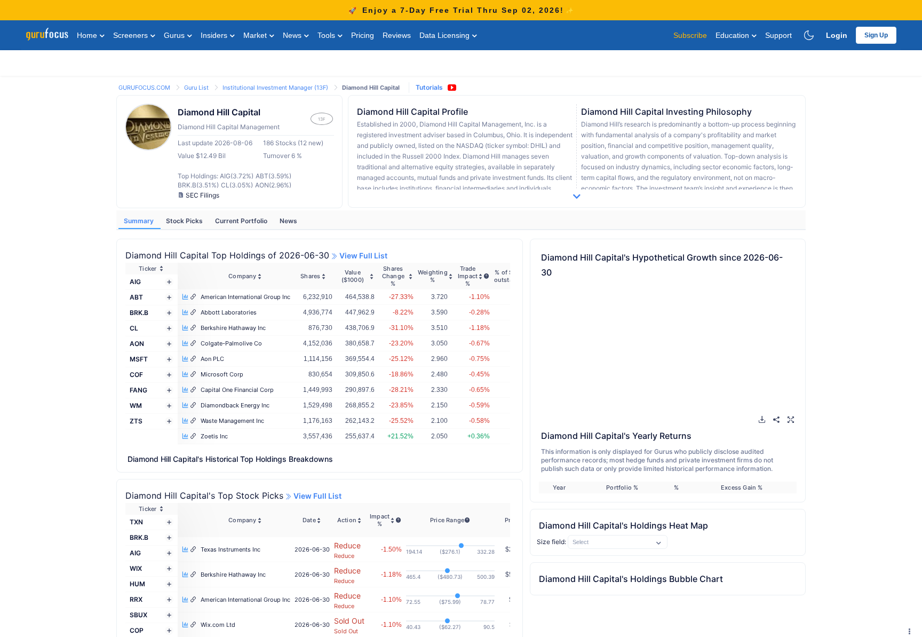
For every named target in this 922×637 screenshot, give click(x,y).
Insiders (215, 35)
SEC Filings (202, 195)
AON (137, 344)
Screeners (131, 35)
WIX (136, 568)
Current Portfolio (242, 221)
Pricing (362, 35)
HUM (137, 584)
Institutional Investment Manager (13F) (276, 87)
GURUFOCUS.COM (145, 87)
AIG (135, 282)
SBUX (138, 615)
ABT (136, 297)
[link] (145, 86)
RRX (136, 599)
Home (88, 35)
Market (256, 35)
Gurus (175, 35)
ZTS (136, 421)
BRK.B (139, 313)
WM (136, 406)
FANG (138, 390)
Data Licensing (445, 35)
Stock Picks (185, 221)
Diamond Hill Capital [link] (371, 87)
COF (136, 375)
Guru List (197, 87)
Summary (139, 221)
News (293, 35)
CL (134, 328)
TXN (136, 522)
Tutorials (429, 87)
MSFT (139, 359)
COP (137, 630)
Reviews (397, 35)
